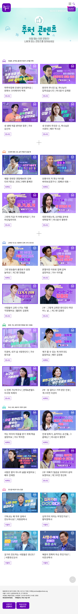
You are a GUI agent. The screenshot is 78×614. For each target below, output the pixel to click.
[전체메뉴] (72, 4)
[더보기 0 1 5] (39, 142)
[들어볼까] (6, 7)
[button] (19, 81)
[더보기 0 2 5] (39, 233)
